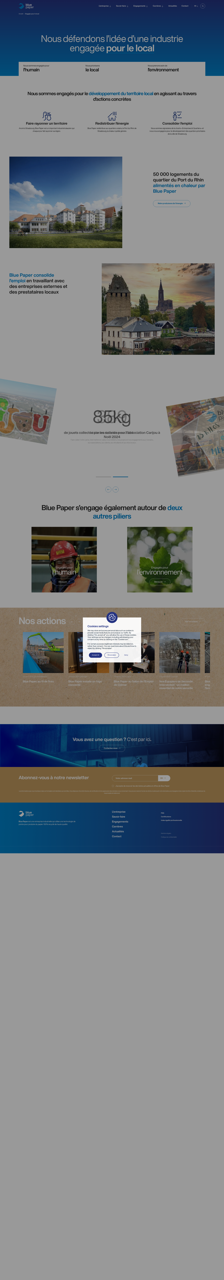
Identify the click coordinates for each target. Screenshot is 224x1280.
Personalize (112, 655)
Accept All (95, 655)
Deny (126, 655)
